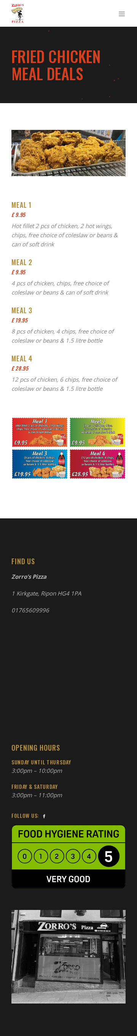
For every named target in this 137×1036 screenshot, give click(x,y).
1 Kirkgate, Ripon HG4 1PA (46, 593)
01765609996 (30, 610)
